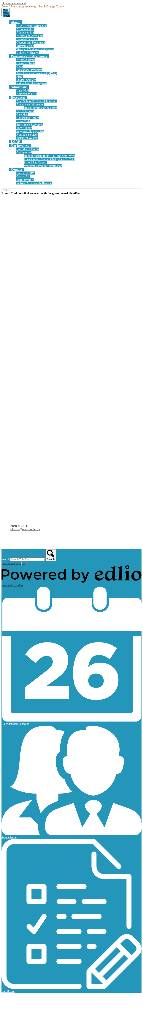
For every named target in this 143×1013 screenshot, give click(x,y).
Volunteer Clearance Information (43, 165)
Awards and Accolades (29, 35)
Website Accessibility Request (34, 183)
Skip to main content (13, 3)
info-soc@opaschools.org (25, 529)
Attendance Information (30, 104)
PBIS (19, 76)
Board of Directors (27, 39)
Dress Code (23, 121)
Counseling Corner (27, 117)
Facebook (11, 539)
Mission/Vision (25, 45)
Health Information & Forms (40, 107)
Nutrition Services (27, 134)
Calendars (22, 114)
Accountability (25, 29)
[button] (15, 22)
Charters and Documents (30, 42)
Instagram (11, 544)
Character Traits (25, 63)
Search (5, 559)
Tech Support (24, 127)
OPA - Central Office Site (31, 25)
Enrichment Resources (29, 124)
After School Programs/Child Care (36, 101)
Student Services (26, 79)
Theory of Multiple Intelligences (35, 49)
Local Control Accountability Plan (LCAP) (49, 159)
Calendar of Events (27, 149)
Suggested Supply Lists (30, 131)
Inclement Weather (27, 138)
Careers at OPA (25, 173)
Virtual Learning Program (31, 83)
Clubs (19, 66)
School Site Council (35, 162)
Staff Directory (25, 179)
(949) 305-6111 (19, 526)
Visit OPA (22, 90)
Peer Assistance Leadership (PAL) (36, 73)
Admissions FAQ (26, 93)
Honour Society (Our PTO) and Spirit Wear (49, 155)
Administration (25, 32)
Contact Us (23, 176)
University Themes (27, 52)
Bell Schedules (25, 111)
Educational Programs (29, 69)
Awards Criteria (25, 59)
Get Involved (24, 152)
